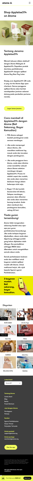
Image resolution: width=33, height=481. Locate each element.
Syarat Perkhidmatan (11, 421)
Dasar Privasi (8, 424)
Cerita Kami (8, 396)
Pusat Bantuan (9, 404)
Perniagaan (8, 411)
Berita (6, 401)
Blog (5, 399)
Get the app (11, 447)
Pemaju (6, 414)
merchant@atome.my (11, 439)
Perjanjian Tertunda (10, 426)
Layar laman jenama (14, 108)
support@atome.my (10, 433)
